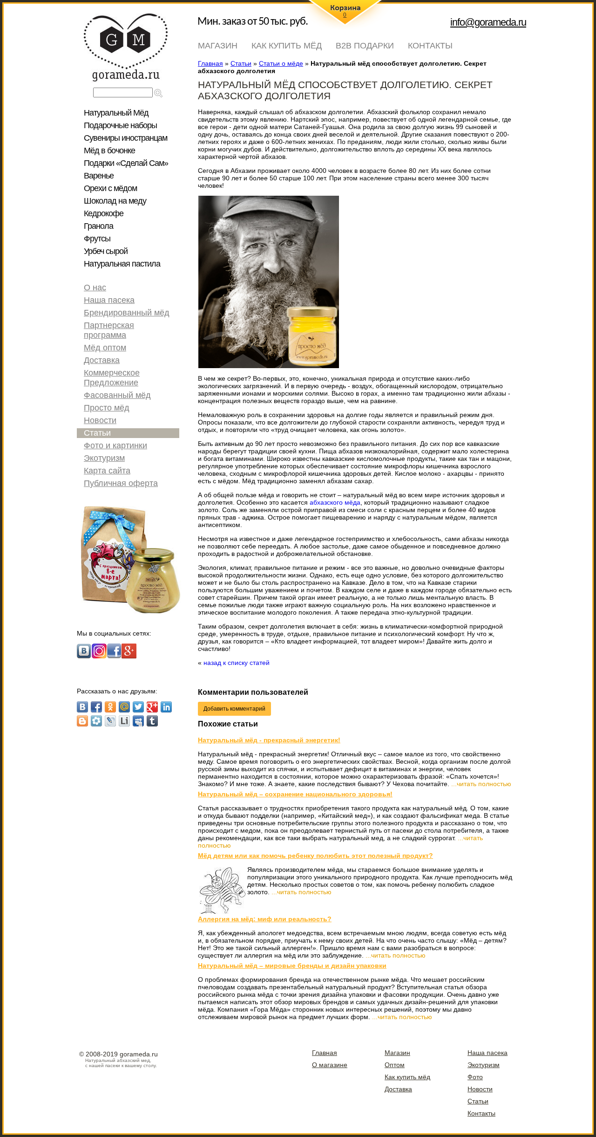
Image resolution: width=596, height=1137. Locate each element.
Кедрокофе (103, 213)
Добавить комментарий (234, 708)
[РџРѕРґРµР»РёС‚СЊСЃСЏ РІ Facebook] (96, 706)
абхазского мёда (335, 502)
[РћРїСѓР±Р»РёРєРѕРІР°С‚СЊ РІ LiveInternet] (124, 720)
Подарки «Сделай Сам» (126, 163)
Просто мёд (106, 407)
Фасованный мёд (117, 395)
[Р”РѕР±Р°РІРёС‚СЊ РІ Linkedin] (166, 706)
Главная (324, 1052)
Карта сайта (107, 470)
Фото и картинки (115, 445)
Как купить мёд (286, 45)
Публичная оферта (121, 483)
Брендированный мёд (126, 312)
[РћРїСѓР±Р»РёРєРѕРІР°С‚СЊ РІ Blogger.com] (82, 720)
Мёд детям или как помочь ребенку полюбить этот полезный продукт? (315, 855)
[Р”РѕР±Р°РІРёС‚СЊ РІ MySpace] (138, 720)
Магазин (217, 45)
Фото (475, 1077)
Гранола (98, 226)
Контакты (430, 45)
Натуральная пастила (122, 263)
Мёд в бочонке (109, 150)
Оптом (395, 1065)
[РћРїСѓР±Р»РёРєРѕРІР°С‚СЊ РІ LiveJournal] (110, 720)
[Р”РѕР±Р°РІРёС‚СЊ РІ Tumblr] (152, 720)
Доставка (102, 360)
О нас (95, 287)
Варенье (99, 175)
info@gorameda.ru (488, 22)
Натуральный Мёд (116, 112)
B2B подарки (365, 45)
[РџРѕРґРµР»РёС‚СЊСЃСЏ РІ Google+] (152, 706)
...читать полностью (481, 784)
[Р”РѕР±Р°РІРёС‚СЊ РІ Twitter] (138, 706)
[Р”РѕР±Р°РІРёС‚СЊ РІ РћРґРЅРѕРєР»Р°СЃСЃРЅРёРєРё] (110, 706)
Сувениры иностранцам (125, 138)
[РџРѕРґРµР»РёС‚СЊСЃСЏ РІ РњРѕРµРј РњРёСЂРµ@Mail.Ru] (124, 706)
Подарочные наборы (120, 125)
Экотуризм (104, 458)
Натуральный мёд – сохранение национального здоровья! (295, 794)
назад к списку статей (236, 662)
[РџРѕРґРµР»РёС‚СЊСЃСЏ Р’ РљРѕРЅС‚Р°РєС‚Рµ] (82, 706)
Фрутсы (97, 238)
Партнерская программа (109, 330)
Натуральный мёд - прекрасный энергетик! (269, 740)
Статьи (97, 433)
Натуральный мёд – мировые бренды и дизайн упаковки (292, 965)
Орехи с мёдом (110, 188)
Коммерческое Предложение (112, 377)
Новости (100, 420)
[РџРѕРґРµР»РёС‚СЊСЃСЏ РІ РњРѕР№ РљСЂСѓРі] (96, 720)
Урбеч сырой (106, 251)
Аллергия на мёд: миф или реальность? (265, 919)
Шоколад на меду (115, 200)
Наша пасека (109, 300)
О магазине (329, 1065)
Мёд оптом (105, 347)
